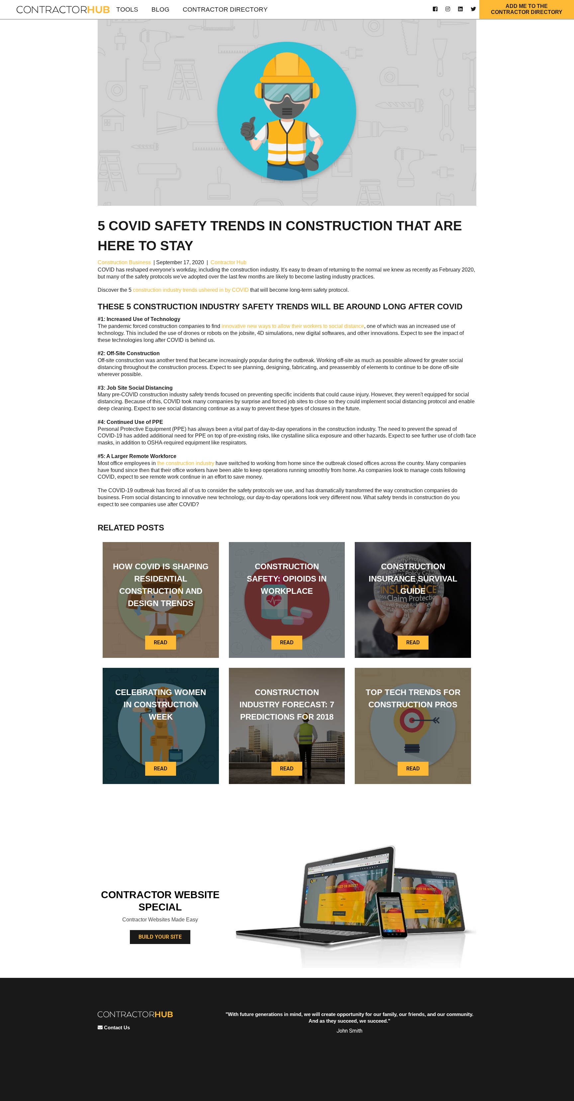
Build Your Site (160, 937)
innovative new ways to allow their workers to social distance (293, 326)
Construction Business (124, 262)
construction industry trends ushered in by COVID (191, 290)
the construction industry (185, 463)
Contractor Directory (225, 9)
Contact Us (116, 1027)
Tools (127, 9)
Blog (160, 9)
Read (160, 642)
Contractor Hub (228, 262)
